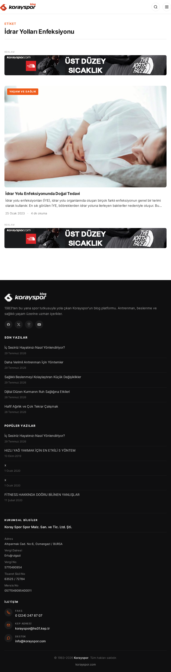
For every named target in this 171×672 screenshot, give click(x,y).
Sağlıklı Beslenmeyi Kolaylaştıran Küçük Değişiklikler (42, 377)
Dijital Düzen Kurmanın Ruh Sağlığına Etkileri (37, 392)
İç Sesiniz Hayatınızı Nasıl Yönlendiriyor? (34, 347)
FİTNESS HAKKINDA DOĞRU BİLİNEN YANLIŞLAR (41, 495)
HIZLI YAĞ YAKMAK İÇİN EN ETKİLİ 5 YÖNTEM (39, 450)
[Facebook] (8, 324)
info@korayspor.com (30, 641)
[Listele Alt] (85, 238)
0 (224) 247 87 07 (28, 615)
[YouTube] (39, 324)
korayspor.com (85, 664)
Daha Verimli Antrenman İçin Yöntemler (33, 362)
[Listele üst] (85, 65)
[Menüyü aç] (167, 7)
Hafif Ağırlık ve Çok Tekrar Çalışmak (31, 406)
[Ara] (155, 7)
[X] (19, 324)
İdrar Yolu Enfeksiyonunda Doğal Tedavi (42, 193)
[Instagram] (29, 324)
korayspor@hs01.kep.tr (32, 628)
